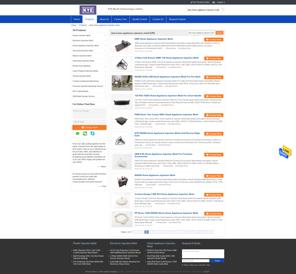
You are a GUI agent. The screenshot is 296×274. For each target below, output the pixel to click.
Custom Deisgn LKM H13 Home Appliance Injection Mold (164, 194)
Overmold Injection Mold (83, 51)
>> (205, 232)
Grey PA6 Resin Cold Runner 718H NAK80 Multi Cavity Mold (162, 263)
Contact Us (158, 19)
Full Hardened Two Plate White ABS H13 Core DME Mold (88, 263)
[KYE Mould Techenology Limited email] (79, 133)
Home (77, 19)
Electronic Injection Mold (83, 40)
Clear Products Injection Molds (85, 71)
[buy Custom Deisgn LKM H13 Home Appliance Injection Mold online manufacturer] (122, 200)
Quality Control (139, 19)
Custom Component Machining (86, 81)
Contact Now (91, 127)
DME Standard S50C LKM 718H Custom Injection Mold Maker (86, 251)
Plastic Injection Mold (81, 35)
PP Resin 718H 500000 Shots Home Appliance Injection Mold (166, 213)
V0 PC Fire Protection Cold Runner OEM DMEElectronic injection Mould (125, 251)
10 (199, 232)
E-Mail (185, 265)
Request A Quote (177, 19)
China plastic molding (108, 272)
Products (89, 19)
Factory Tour (120, 19)
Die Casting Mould (80, 91)
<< (141, 232)
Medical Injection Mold (82, 56)
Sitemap (193, 265)
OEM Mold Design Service (84, 96)
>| (211, 232)
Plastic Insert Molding (81, 66)
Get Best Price (185, 48)
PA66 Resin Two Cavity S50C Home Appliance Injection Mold (166, 114)
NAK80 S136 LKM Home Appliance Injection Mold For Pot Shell (167, 76)
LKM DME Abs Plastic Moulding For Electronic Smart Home (125, 263)
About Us (104, 19)
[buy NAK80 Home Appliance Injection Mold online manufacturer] (122, 181)
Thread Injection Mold (82, 76)
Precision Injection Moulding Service (88, 86)
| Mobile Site (204, 265)
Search (223, 10)
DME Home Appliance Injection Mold (154, 39)
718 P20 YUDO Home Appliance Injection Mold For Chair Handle (168, 95)
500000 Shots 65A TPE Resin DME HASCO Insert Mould (162, 251)
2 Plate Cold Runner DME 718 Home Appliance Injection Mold (167, 58)
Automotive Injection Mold (83, 61)
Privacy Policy (91, 272)
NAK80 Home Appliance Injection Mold (155, 175)
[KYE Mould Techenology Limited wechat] (86, 133)
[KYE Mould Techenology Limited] (88, 10)
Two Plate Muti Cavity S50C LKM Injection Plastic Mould (161, 257)
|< (135, 232)
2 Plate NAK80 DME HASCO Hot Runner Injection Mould (124, 257)
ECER (206, 272)
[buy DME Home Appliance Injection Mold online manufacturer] (122, 45)
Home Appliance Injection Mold (86, 46)
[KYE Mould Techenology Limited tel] (99, 133)
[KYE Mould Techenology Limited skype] (94, 133)
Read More (171, 48)
